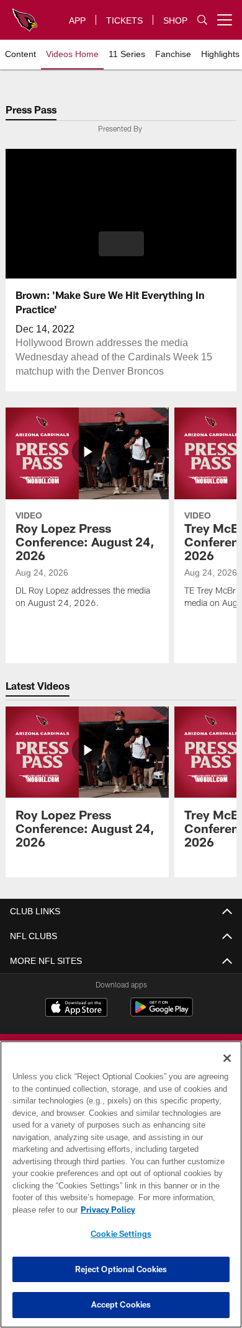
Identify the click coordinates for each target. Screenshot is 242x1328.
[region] (121, 1184)
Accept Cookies (121, 1304)
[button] (121, 243)
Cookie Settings (121, 1234)
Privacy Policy (105, 1209)
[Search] (202, 20)
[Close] (227, 1058)
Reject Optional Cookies (121, 1269)
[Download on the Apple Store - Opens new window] (76, 1008)
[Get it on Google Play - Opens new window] (162, 1013)
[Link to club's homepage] (25, 15)
